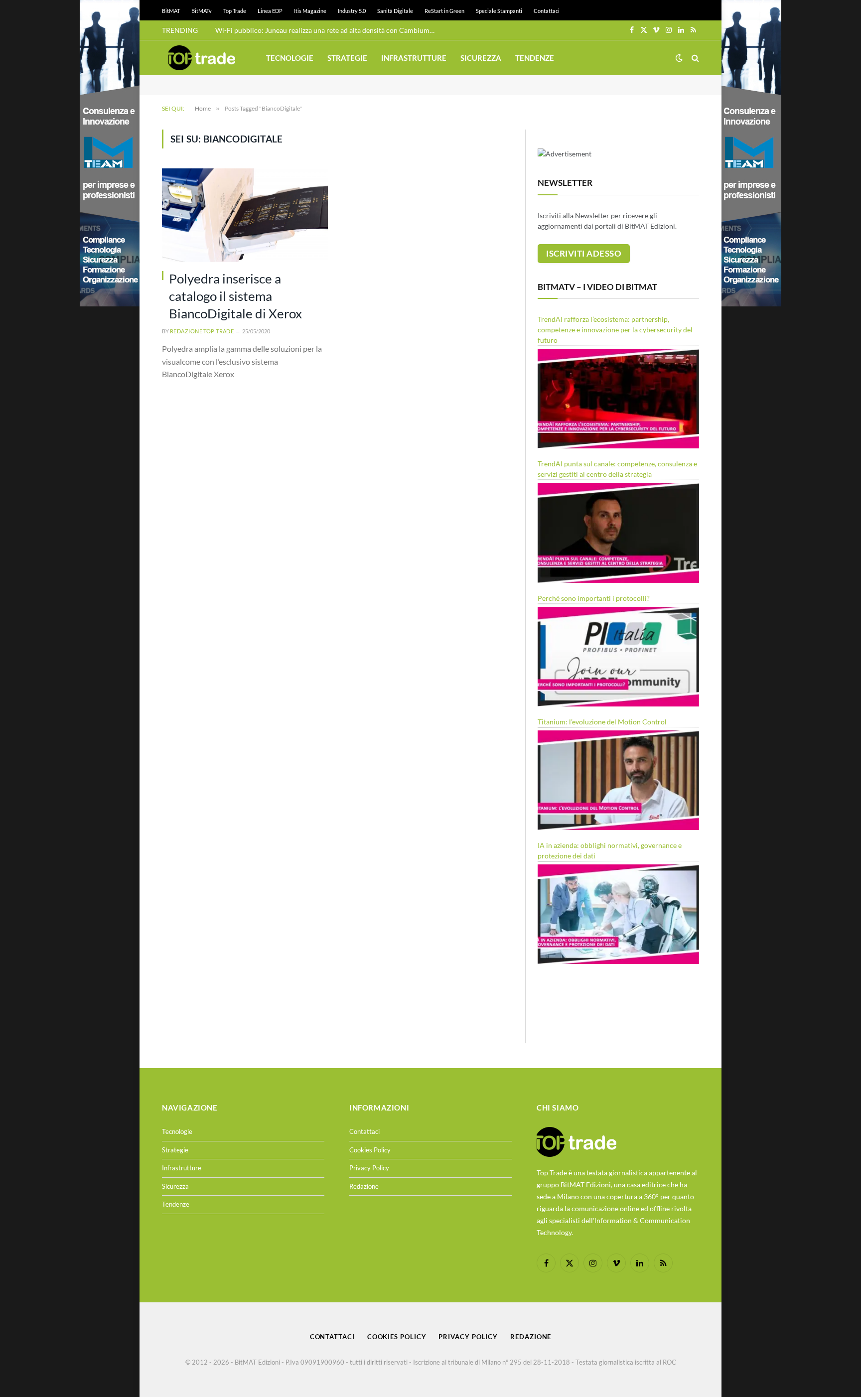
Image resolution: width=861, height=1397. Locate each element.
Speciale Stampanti (499, 10)
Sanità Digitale (395, 10)
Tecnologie (289, 57)
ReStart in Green (444, 10)
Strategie (347, 57)
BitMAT (171, 10)
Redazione (364, 1186)
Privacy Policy (369, 1168)
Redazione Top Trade (202, 331)
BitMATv (201, 10)
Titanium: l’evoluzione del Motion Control (602, 721)
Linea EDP (270, 10)
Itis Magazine (310, 10)
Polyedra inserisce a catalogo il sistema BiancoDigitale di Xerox (235, 296)
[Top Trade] (202, 57)
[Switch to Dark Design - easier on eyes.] (679, 58)
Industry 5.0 (352, 10)
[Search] (694, 58)
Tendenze (534, 57)
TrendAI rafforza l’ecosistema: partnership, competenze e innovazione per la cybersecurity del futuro (615, 329)
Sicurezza (480, 57)
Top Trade (234, 10)
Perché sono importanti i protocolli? (594, 598)
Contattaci (547, 10)
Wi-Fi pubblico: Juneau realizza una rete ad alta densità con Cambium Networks (327, 30)
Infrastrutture (413, 57)
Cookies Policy (370, 1150)
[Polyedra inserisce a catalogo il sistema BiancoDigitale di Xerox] (245, 215)
